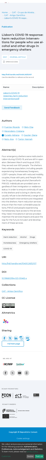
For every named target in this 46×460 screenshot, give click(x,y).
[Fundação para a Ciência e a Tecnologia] (15, 397)
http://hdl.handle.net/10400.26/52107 (17, 74)
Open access (12, 62)
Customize (6, 456)
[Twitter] (12, 373)
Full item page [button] (13, 344)
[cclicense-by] (8, 304)
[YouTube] (19, 373)
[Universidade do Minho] (36, 397)
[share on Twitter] (10, 338)
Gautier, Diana (30, 135)
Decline (30, 456)
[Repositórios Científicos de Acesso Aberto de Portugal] (8, 364)
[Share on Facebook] (4, 338)
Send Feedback (12, 108)
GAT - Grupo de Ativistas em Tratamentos (24, 12)
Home (5, 12)
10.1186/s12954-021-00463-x (14, 278)
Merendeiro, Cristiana (14, 131)
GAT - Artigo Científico (14, 15)
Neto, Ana (9, 139)
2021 (5, 57)
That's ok (39, 456)
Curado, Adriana (11, 135)
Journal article (18, 57)
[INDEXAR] (20, 364)
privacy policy (32, 452)
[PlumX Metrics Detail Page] (5, 321)
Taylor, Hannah (25, 139)
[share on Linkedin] (16, 338)
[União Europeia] (11, 418)
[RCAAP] (26, 373)
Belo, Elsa (28, 127)
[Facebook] (5, 373)
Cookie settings (23, 438)
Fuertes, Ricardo (12, 127)
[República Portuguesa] (17, 412)
